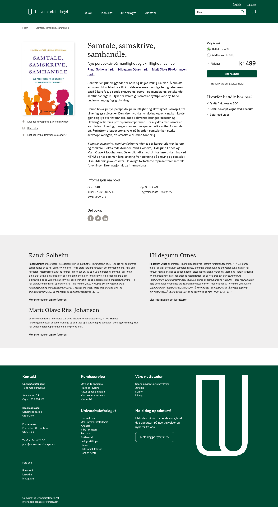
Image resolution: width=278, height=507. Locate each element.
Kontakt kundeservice (93, 395)
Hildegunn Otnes (133, 69)
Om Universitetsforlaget (94, 421)
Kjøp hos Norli (231, 73)
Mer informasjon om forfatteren (47, 299)
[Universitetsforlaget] (48, 11)
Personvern (52, 501)
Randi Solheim (101, 69)
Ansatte (85, 425)
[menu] (120, 12)
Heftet (220, 49)
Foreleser (86, 433)
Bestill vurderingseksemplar (227, 83)
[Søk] (242, 12)
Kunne (139, 391)
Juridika (139, 387)
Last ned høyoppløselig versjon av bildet (48, 121)
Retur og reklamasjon (93, 391)
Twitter (98, 218)
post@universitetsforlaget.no (38, 444)
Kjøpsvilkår (87, 399)
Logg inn (251, 4)
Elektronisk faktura (91, 448)
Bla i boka (32, 128)
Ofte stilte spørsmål (92, 383)
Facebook (91, 218)
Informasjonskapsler (33, 501)
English (237, 4)
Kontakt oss (88, 418)
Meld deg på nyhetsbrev (154, 437)
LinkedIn (105, 218)
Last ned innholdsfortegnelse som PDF (47, 134)
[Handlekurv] (253, 12)
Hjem (25, 27)
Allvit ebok (223, 55)
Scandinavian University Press (152, 383)
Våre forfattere (89, 429)
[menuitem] (88, 12)
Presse (84, 445)
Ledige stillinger (89, 441)
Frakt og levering (90, 387)
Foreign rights (88, 452)
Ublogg (139, 395)
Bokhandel (87, 437)
